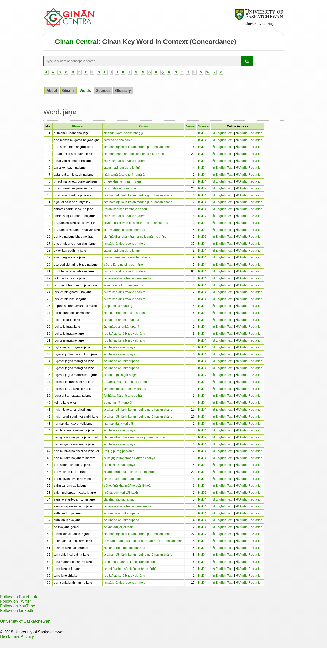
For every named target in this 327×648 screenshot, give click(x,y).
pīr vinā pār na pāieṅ (118, 140)
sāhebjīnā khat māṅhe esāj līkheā (127, 485)
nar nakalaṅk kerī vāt (118, 423)
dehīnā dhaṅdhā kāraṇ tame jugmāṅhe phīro (135, 236)
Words (85, 91)
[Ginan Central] (69, 26)
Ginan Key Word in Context (145, 41)
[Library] (259, 25)
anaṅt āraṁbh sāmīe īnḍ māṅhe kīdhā (130, 569)
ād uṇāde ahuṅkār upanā (121, 320)
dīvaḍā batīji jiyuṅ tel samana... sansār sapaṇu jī (137, 223)
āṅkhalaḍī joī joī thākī (118, 527)
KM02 (202, 133)
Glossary (123, 91)
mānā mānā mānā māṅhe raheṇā (127, 257)
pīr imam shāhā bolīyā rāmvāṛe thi (127, 278)
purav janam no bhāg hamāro (124, 230)
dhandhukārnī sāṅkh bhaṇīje (124, 133)
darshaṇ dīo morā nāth (119, 499)
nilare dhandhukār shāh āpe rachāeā (130, 472)
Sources (103, 91)
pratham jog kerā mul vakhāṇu (125, 389)
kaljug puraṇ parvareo (119, 451)
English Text (223, 133)
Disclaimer (9, 636)
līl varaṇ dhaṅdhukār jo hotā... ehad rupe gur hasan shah (143, 541)
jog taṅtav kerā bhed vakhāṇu (124, 333)
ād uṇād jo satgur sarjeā (121, 375)
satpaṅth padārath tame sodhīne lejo (129, 562)
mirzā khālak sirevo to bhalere (125, 161)
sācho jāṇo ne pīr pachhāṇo (123, 264)
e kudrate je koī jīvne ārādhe (123, 285)
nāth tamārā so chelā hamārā (124, 174)
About (51, 91)
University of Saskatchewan (25, 621)
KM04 (202, 140)
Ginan (143, 126)
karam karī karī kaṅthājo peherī (125, 209)
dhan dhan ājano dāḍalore (122, 479)
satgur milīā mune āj (118, 306)
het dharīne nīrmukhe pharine (124, 548)
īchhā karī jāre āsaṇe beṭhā (123, 395)
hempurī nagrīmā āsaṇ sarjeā (124, 313)
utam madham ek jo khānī (122, 167)
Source (203, 126)
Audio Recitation (250, 133)
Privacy (27, 636)
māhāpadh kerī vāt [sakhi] (121, 492)
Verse (190, 126)
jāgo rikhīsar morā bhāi (120, 188)
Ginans (68, 91)
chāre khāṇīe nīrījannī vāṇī (122, 181)
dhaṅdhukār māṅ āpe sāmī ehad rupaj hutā (134, 154)
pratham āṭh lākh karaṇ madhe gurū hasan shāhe (138, 147)
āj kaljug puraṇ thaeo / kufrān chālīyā (129, 458)
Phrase (77, 126)
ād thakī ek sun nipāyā (119, 347)
